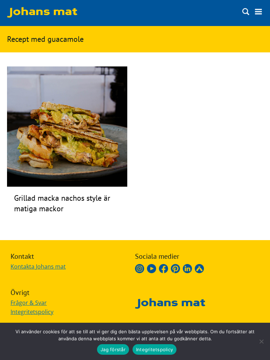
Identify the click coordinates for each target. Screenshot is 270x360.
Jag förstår (113, 349)
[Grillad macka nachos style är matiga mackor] (67, 184)
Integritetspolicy (32, 312)
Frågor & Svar (29, 303)
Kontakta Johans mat (38, 266)
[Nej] (261, 341)
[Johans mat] (42, 15)
